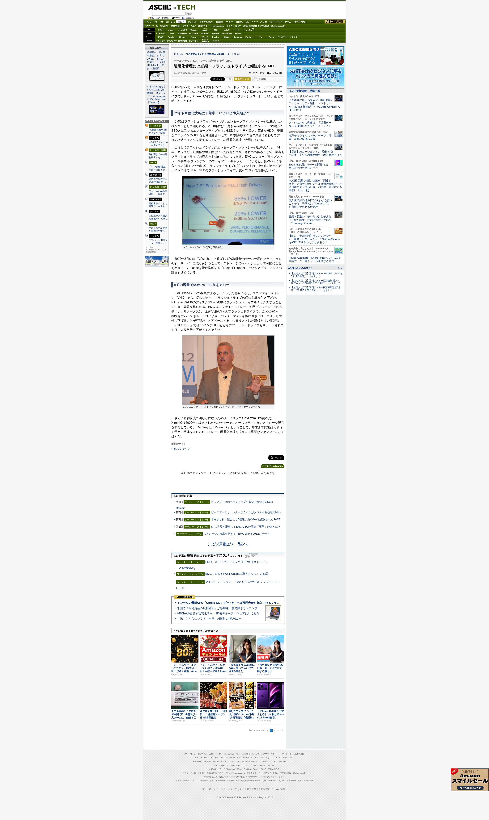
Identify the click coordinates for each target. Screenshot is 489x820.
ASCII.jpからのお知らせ (300, 268)
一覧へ (339, 268)
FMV (160, 30)
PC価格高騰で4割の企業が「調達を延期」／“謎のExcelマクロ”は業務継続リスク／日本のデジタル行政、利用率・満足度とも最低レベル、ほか (315, 185)
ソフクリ (293, 37)
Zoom (271, 37)
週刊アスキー (203, 26)
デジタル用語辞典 (240, 777)
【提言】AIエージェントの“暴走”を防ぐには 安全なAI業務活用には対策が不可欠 (315, 153)
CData (227, 37)
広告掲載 (280, 789)
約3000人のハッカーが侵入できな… (158, 144)
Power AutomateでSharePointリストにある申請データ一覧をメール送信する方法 (315, 259)
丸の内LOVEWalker (287, 781)
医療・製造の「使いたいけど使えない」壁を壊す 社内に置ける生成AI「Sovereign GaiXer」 (310, 220)
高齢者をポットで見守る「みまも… (158, 205)
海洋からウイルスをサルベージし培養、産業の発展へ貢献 (310, 137)
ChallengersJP (278, 26)
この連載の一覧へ (228, 544)
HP (238, 30)
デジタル (192, 21)
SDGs (245, 26)
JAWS (160, 37)
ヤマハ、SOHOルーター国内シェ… (158, 242)
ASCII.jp (159, 7)
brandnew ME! (205, 40)
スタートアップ (275, 22)
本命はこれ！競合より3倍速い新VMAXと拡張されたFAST (245, 519)
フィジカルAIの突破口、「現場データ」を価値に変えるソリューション (310, 124)
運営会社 (251, 789)
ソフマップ (193, 41)
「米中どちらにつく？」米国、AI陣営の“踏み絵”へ (209, 618)
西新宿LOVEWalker (235, 781)
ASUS (227, 30)
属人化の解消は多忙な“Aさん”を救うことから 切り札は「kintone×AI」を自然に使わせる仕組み (310, 203)
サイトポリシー (210, 789)
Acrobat (171, 37)
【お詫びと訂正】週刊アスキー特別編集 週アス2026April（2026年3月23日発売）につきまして (315, 282)
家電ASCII (175, 26)
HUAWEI (215, 33)
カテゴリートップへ (272, 466)
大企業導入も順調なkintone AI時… (158, 217)
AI (156, 21)
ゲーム (288, 21)
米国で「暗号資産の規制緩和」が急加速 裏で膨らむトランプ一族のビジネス (227, 608)
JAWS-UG (206, 761)
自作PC (240, 21)
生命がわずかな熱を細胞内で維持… (158, 229)
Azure (193, 37)
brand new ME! (259, 765)
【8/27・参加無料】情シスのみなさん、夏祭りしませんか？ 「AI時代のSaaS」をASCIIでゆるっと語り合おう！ (315, 239)
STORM (289, 758)
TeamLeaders (218, 26)
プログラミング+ (234, 26)
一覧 (229, 79)
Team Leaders (238, 773)
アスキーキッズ (151, 26)
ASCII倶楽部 (335, 21)
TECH (184, 7)
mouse (171, 30)
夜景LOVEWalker (252, 781)
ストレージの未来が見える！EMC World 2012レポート (205, 54)
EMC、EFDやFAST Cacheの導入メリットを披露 (236, 573)
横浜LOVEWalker (217, 781)
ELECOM (160, 33)
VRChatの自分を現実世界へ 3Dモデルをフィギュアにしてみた (218, 613)
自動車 (219, 21)
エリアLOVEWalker (199, 781)
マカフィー (160, 41)
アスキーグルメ (189, 26)
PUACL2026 (263, 26)
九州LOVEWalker (269, 781)
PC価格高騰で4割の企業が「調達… (158, 131)
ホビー (229, 21)
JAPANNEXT (182, 40)
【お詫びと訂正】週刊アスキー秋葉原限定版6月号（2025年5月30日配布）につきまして (315, 289)
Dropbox (215, 37)
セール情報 (299, 21)
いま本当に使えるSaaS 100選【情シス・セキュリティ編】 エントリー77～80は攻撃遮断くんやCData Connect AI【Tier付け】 (314, 104)
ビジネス (170, 21)
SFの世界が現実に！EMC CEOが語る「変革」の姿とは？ (245, 526)
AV (247, 21)
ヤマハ (260, 37)
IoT (161, 21)
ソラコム (205, 37)
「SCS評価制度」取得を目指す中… (158, 168)
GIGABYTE (193, 34)
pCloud (216, 41)
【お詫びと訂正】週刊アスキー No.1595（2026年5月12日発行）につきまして (316, 275)
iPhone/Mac (206, 21)
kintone (182, 37)
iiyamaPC (182, 30)
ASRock (204, 33)
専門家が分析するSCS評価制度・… (158, 180)
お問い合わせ (266, 789)
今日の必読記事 (210, 777)
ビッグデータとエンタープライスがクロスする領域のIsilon (246, 512)
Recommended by (259, 730)
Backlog (238, 37)
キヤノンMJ (171, 41)
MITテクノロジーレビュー (273, 777)
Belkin (238, 33)
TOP (186, 754)
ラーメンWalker (182, 781)
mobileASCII (254, 777)
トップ (148, 21)
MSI (216, 30)
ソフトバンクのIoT (282, 37)
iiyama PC (234, 758)
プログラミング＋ (254, 773)
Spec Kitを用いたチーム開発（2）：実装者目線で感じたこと (310, 166)
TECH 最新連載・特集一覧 (304, 90)
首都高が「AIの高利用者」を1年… (158, 156)
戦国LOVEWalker (305, 781)
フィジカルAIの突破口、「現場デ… (158, 193)
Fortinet (249, 37)
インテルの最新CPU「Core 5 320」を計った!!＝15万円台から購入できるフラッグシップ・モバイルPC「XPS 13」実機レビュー (259, 602)
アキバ (254, 21)
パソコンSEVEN (204, 29)
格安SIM (164, 26)
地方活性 (253, 26)
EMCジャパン (182, 448)
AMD (171, 33)
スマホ (263, 21)
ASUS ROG (182, 33)
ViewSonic (227, 33)
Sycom (193, 30)
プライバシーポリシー (232, 789)
